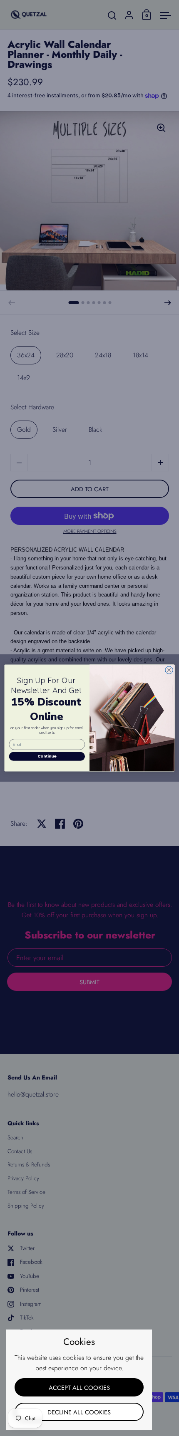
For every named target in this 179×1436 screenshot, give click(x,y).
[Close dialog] (169, 670)
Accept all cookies (79, 1387)
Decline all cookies (79, 1412)
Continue (47, 756)
